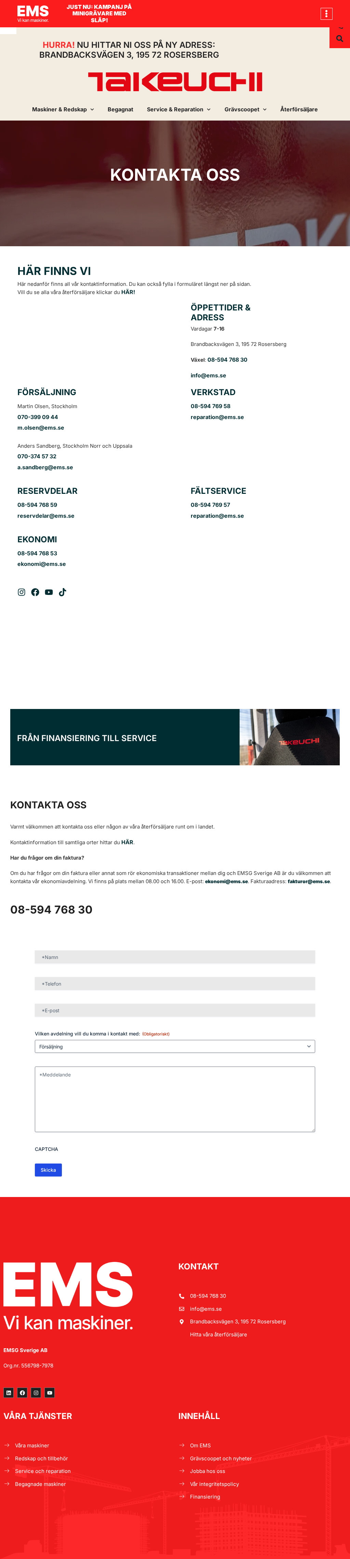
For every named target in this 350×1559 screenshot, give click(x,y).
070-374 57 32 (36, 456)
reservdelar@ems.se (46, 515)
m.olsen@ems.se (40, 427)
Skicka (48, 1170)
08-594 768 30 (227, 359)
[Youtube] (49, 592)
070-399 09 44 (37, 417)
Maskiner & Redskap (59, 109)
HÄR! (128, 292)
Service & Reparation (175, 109)
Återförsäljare (299, 109)
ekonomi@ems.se (41, 563)
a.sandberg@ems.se (45, 467)
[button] (327, 14)
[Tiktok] (62, 592)
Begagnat (120, 109)
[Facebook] (35, 592)
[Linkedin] (8, 1393)
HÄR (127, 842)
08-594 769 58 (210, 406)
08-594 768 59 (37, 504)
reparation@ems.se (217, 417)
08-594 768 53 (37, 553)
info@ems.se (208, 375)
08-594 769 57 (210, 504)
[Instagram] (21, 592)
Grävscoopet (242, 109)
